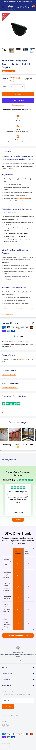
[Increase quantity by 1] (22, 87)
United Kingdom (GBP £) (8, 715)
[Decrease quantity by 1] (12, 87)
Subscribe (8, 706)
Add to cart (18, 94)
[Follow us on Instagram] (7, 725)
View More (18, 502)
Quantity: (4, 86)
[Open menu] (3, 7)
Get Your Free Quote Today (18, 636)
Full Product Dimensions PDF (10, 387)
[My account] (29, 7)
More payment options (18, 105)
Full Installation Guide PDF (9, 374)
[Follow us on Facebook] (3, 725)
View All (18, 519)
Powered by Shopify (6, 746)
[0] (33, 7)
